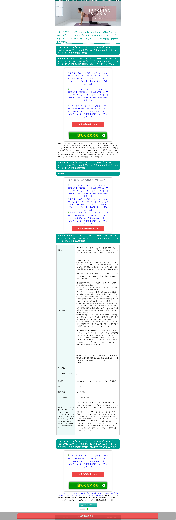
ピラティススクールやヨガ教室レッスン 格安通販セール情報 (77, 493)
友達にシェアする (88, 505)
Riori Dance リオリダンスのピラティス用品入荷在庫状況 (84, 495)
